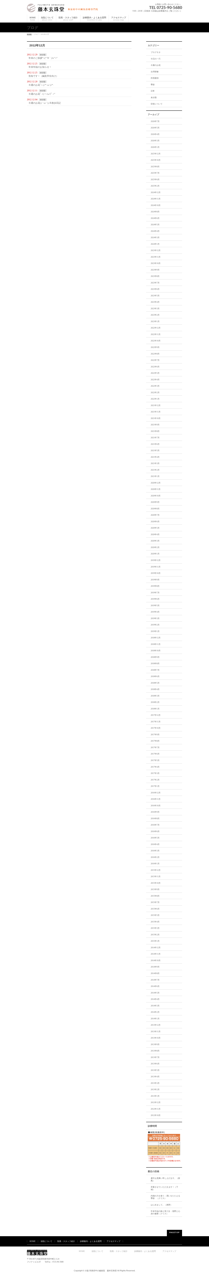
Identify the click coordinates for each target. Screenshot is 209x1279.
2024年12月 (156, 192)
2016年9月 (155, 812)
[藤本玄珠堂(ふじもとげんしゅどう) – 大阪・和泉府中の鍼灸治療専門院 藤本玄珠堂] (63, 8)
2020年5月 (155, 528)
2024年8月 (155, 212)
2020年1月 (155, 554)
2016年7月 (155, 825)
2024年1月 (155, 244)
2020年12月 (156, 483)
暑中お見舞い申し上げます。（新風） (165, 1179)
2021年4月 (155, 457)
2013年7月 (155, 1057)
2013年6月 (155, 1064)
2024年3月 (155, 237)
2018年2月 (155, 702)
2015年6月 (155, 909)
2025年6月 (155, 179)
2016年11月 (156, 799)
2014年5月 (155, 993)
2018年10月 (156, 650)
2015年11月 (156, 876)
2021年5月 (155, 450)
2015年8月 (155, 896)
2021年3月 (155, 463)
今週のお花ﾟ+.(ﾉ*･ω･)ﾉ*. (41, 85)
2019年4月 (155, 612)
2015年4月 (155, 922)
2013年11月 (156, 1031)
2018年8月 (155, 663)
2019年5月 (155, 605)
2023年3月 (155, 308)
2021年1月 (155, 476)
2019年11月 (156, 567)
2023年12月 (156, 250)
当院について (46, 1241)
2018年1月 (155, 709)
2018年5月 (155, 683)
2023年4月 (155, 302)
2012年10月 (156, 1115)
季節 (153, 84)
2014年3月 (155, 1006)
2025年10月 (156, 160)
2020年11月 (156, 489)
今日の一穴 (156, 59)
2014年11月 (156, 954)
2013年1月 (155, 1096)
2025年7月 (155, 173)
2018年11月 (156, 644)
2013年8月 (155, 1051)
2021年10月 (156, 418)
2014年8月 (155, 973)
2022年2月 (155, 392)
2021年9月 (155, 425)
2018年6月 (155, 676)
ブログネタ (156, 52)
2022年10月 (156, 341)
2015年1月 (155, 941)
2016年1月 (155, 863)
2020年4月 (155, 534)
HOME (29, 34)
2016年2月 (155, 857)
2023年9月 (155, 270)
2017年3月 (155, 773)
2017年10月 (156, 728)
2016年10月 (156, 805)
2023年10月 (156, 263)
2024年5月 (155, 224)
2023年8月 (155, 276)
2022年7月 (155, 360)
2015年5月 (155, 915)
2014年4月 (155, 999)
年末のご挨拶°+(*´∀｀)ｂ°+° (43, 58)
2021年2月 (155, 470)
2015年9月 (155, 889)
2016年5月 (155, 838)
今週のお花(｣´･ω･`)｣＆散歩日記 (45, 103)
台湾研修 (155, 72)
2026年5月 (155, 128)
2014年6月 (155, 986)
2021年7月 (155, 437)
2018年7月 (155, 670)
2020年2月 (155, 547)
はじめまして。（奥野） (161, 1205)
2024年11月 (156, 199)
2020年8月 (155, 509)
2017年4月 (155, 767)
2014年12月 (156, 947)
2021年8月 (155, 431)
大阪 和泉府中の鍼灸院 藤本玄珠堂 (101, 1271)
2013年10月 (156, 1038)
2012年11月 (156, 1109)
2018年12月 (156, 638)
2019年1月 (155, 631)
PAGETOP (174, 1232)
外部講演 (155, 78)
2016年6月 (155, 831)
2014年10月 (156, 960)
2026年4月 (155, 134)
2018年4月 (155, 689)
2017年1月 (155, 786)
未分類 (42, 55)
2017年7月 (155, 747)
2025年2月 (155, 186)
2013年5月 (155, 1070)
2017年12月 (156, 715)
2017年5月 (155, 760)
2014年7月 (155, 980)
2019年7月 (155, 592)
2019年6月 (155, 599)
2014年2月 (155, 1012)
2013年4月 (155, 1076)
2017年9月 (155, 734)
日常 (153, 91)
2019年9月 (155, 580)
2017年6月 (155, 754)
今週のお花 (156, 65)
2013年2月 (155, 1089)
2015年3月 (155, 928)
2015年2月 (155, 935)
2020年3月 (155, 541)
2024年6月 (155, 218)
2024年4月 (155, 231)
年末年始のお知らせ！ (40, 67)
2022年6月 (155, 367)
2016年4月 (155, 844)
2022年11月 (156, 334)
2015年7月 (155, 902)
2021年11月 (156, 412)
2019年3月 (155, 618)
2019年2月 (155, 625)
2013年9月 (155, 1044)
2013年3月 (155, 1083)
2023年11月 (156, 257)
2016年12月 (156, 793)
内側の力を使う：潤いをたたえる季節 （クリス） (165, 1197)
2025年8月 (155, 166)
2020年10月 (156, 496)
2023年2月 (155, 315)
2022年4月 (155, 379)
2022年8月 (155, 354)
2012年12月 (156, 1102)
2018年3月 (155, 696)
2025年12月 (156, 154)
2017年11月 (156, 722)
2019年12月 (156, 560)
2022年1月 (155, 399)
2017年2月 (155, 780)
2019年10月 (156, 573)
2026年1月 (155, 147)
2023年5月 (155, 296)
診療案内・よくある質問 (91, 1241)
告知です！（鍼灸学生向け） (43, 76)
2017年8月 (155, 741)
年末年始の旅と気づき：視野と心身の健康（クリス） (165, 1212)
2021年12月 (156, 405)
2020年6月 (155, 521)
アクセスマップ (113, 1241)
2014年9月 (155, 967)
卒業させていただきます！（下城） (164, 1188)
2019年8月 (155, 586)
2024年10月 (156, 205)
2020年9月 (155, 502)
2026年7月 (155, 121)
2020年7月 (155, 515)
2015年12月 (156, 870)
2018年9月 (155, 657)
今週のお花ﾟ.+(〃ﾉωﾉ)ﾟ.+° (42, 94)
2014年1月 (155, 1018)
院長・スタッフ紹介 (66, 1241)
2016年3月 (155, 851)
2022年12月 (156, 328)
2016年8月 (155, 818)
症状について (156, 104)
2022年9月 (155, 347)
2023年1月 (155, 321)
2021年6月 (155, 444)
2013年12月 (156, 1025)
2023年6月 (155, 289)
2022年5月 (155, 373)
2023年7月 (155, 283)
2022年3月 (155, 386)
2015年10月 (156, 883)
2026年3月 (155, 140)
